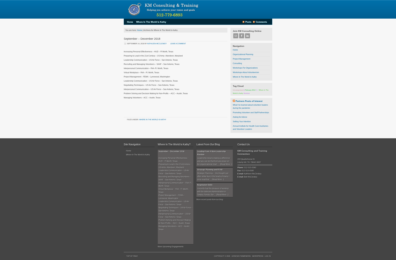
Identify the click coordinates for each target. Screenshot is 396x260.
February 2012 (250, 90)
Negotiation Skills (205, 185)
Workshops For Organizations (245, 68)
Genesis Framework (241, 256)
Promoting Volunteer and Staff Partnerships (251, 112)
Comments (261, 22)
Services (247, 93)
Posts (248, 22)
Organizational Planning (243, 54)
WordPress (257, 256)
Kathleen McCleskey (157, 43)
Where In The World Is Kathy (151, 22)
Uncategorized (238, 90)
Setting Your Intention (242, 121)
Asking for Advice (240, 117)
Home (130, 22)
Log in (268, 256)
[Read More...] (226, 164)
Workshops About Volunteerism (246, 72)
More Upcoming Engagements (170, 247)
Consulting (237, 63)
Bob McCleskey (250, 177)
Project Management (241, 59)
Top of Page (132, 256)
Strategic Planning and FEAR (210, 170)
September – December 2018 (142, 38)
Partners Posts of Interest (249, 101)
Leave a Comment (178, 43)
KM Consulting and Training (162, 9)
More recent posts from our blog (209, 199)
